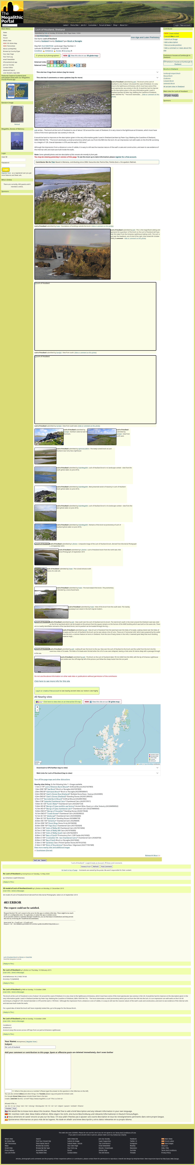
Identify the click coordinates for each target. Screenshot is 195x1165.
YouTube (133, 1150)
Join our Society (8, 65)
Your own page (72, 1146)
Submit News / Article (74, 1143)
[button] (97, 735)
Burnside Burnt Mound (53, 799)
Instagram (133, 1143)
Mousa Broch (168, 76)
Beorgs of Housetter (55, 811)
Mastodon (133, 1148)
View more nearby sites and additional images (52, 847)
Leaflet (140, 764)
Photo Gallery (9, 1150)
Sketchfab (29, 957)
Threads (133, 1153)
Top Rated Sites (41, 1153)
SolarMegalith (83, 468)
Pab (45, 33)
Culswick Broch (169, 81)
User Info (7, 891)
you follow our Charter (118, 1135)
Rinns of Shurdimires (54, 845)
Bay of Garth (51, 840)
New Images (168, 1143)
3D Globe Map (10, 43)
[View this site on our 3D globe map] (55, 62)
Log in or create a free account (47, 691)
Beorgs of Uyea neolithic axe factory (60, 806)
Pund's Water (52, 804)
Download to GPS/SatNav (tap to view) (52, 768)
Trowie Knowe (52, 813)
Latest (65, 25)
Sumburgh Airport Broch (172, 73)
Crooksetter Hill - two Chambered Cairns (61, 838)
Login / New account (182, 25)
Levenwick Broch (169, 83)
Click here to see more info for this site (52, 681)
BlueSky (132, 1146)
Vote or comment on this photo (102, 226)
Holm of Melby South (54, 833)
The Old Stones (104, 1153)
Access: (59, 51)
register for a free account (125, 157)
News (5, 32)
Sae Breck (51, 789)
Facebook (133, 1139)
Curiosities (92, 25)
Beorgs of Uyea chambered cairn (59, 809)
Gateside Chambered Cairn (54, 801)
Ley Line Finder (10, 1153)
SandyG (58, 353)
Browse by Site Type (43, 1148)
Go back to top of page (69, 870)
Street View (8, 1148)
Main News (168, 1139)
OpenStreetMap (148, 764)
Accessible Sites (41, 1150)
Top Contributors (104, 1143)
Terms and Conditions (169, 1150)
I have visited (174, 33)
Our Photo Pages (43, 36)
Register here (6, 173)
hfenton (21, 957)
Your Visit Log (8, 57)
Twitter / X (133, 1141)
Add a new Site (72, 1139)
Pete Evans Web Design (171, 1159)
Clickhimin (167, 78)
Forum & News (105, 25)
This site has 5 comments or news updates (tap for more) (59, 77)
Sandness (49, 843)
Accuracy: (67, 51)
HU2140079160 (47, 46)
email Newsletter (9, 59)
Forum (5, 38)
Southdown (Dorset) (43, 850)
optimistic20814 (83, 449)
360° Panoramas (10, 1143)
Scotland (45, 41)
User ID (4, 157)
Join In (83, 25)
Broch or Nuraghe (74, 41)
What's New (7, 41)
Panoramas (9, 46)
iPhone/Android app (10, 62)
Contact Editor (8, 67)
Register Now (31, 1041)
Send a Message (18, 891)
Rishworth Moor (152, 855)
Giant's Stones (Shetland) (56, 796)
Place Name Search (42, 1143)
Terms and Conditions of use (125, 1133)
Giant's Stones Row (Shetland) (57, 794)
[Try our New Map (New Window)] (51, 62)
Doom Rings (53, 823)
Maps (5, 35)
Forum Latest (169, 1141)
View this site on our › (81, 55)
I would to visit (171, 36)
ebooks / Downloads (106, 1148)
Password (5, 162)
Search (38, 1139)
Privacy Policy (166, 1153)
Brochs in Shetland (171, 69)
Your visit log (72, 1148)
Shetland (59, 41)
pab (134, 82)
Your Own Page (8, 54)
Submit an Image (171, 39)
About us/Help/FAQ (9, 49)
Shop (115, 25)
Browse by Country (42, 1146)
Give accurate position (173, 45)
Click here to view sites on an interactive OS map (62, 702)
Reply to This (8, 882)
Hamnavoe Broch (53, 792)
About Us (123, 25)
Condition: (38, 51)
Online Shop (103, 1150)
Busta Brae (51, 818)
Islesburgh (51, 816)
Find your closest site (43, 1141)
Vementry (51, 821)
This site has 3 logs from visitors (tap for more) (55, 72)
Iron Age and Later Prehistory (145, 37)
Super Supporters (105, 1141)
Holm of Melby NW (53, 830)
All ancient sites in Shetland (174, 86)
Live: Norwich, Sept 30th (11, 73)
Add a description (171, 42)
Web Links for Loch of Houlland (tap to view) (54, 773)
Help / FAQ (165, 1148)
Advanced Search (9, 70)
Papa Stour (52, 826)
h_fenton (74, 544)
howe (58, 226)
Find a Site (74, 25)
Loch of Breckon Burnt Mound (56, 787)
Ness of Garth (51, 835)
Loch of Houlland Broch (10, 957)
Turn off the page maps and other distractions (52, 779)
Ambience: (49, 51)
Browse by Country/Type (11, 51)
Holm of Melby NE (53, 828)
